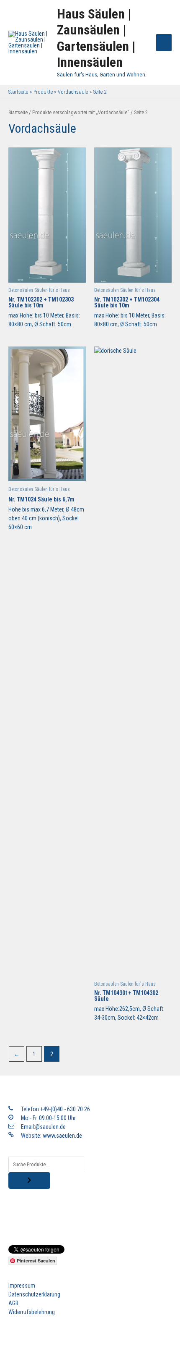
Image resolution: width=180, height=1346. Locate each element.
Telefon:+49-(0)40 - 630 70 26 (55, 1109)
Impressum (21, 1285)
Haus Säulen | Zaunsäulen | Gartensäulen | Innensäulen (96, 38)
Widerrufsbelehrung (31, 1312)
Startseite (18, 112)
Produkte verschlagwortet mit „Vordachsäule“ (80, 112)
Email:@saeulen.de (43, 1126)
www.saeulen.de (62, 1135)
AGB (13, 1303)
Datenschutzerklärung (34, 1294)
